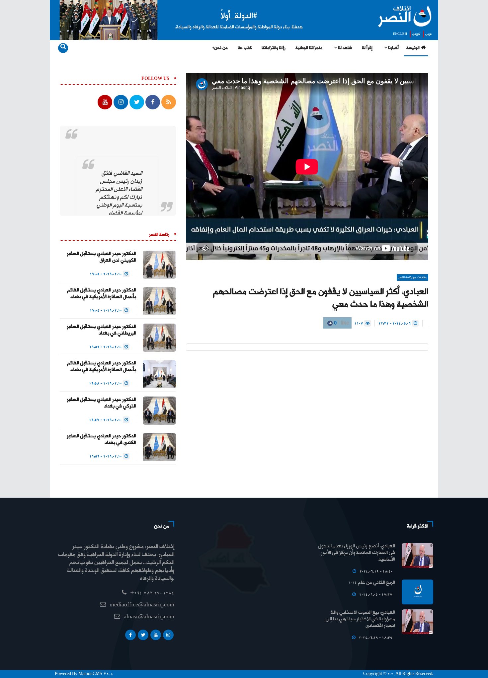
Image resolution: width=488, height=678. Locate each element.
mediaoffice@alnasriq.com (142, 605)
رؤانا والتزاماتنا (273, 48)
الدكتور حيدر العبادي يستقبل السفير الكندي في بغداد (101, 440)
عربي (428, 34)
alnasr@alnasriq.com (149, 617)
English (400, 34)
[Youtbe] (155, 635)
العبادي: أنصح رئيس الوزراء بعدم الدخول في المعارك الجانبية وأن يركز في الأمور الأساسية (356, 553)
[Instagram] (168, 635)
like (341, 323)
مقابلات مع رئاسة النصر (412, 277)
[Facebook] (130, 635)
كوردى (416, 34)
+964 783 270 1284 (152, 593)
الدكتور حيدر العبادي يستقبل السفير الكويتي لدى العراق (101, 257)
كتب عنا (245, 48)
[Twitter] (143, 635)
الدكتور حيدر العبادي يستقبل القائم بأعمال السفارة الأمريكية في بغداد (101, 294)
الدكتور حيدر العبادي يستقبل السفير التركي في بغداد (101, 403)
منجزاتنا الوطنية (308, 48)
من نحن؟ (220, 48)
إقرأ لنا (367, 48)
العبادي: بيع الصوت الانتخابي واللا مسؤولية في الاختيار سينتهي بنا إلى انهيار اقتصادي (360, 619)
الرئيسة (413, 48)
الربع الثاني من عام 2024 (371, 582)
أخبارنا (393, 48)
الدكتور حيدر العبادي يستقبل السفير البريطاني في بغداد (101, 330)
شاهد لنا (344, 48)
